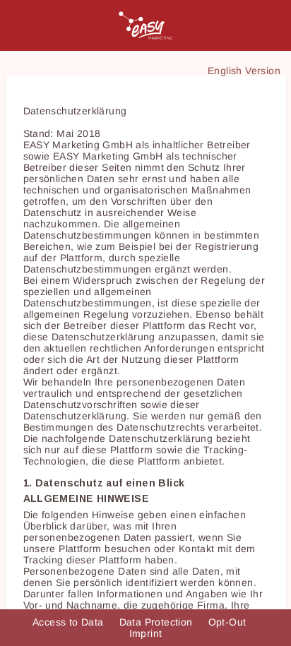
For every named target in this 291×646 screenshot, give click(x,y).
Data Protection (157, 622)
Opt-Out (228, 622)
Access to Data (69, 622)
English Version (244, 70)
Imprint (145, 633)
